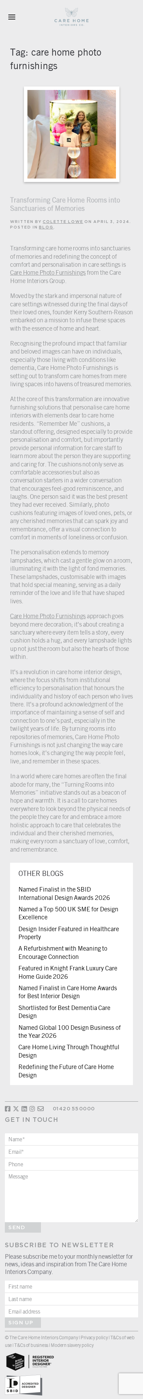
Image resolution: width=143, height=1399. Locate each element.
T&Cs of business (31, 1345)
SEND (16, 1227)
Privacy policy (94, 1337)
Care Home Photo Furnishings (48, 272)
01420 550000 (74, 1109)
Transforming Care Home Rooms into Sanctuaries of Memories (65, 204)
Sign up (20, 1323)
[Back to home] (71, 17)
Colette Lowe (63, 222)
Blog (46, 227)
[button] (12, 17)
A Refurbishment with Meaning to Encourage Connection (62, 952)
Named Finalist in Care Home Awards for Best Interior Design (67, 992)
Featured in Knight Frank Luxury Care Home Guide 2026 (67, 972)
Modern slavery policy (72, 1345)
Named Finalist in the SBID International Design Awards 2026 (64, 893)
